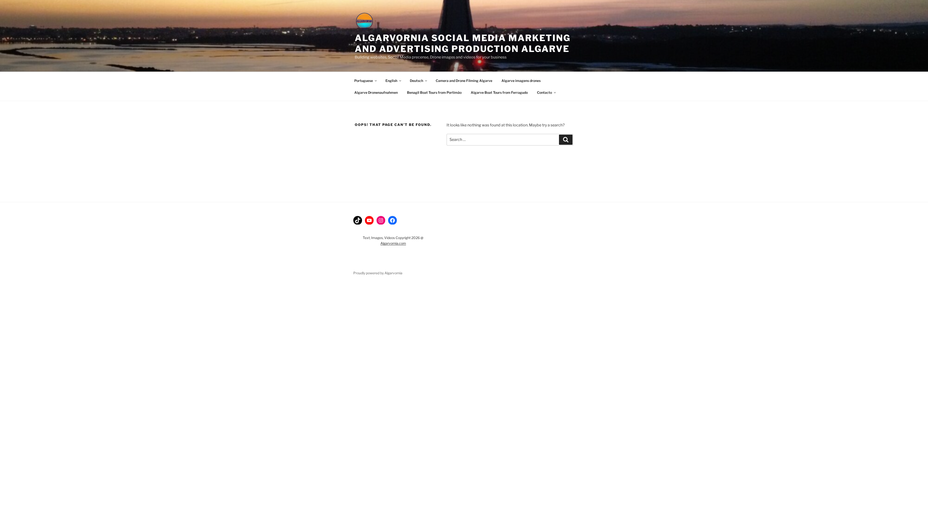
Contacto (544, 92)
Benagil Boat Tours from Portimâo (434, 92)
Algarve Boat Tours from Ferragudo (499, 92)
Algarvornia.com (393, 243)
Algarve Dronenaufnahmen (376, 92)
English (391, 81)
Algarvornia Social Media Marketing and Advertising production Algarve (463, 43)
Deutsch (416, 81)
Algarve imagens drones (521, 81)
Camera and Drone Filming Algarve (464, 81)
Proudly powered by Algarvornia (377, 273)
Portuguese (363, 81)
